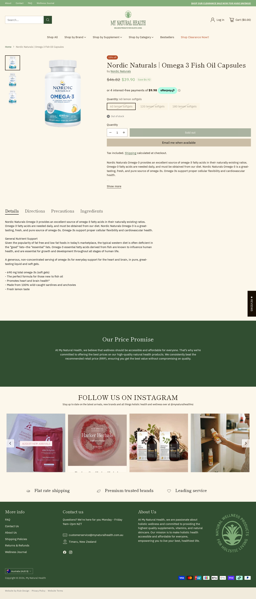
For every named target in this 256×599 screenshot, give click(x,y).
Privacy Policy (38, 590)
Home (8, 46)
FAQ (7, 519)
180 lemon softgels (184, 106)
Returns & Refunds (17, 545)
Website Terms (55, 590)
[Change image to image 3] (12, 97)
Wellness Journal (16, 552)
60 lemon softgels (121, 106)
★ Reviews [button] (252, 303)
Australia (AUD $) (19, 571)
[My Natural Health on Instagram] (70, 553)
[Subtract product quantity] (110, 133)
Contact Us (12, 526)
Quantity (112, 124)
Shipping (130, 153)
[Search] (48, 20)
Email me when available (179, 142)
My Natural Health (36, 578)
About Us (11, 532)
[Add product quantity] (124, 133)
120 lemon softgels (152, 106)
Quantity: (124, 99)
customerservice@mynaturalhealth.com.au (96, 535)
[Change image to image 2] (12, 80)
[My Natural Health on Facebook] (64, 553)
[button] (36, 443)
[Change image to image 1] (12, 62)
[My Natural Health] (128, 19)
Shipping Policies (16, 539)
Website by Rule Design (17, 590)
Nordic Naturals (121, 71)
